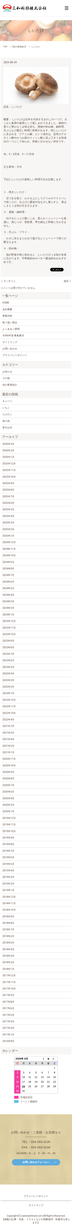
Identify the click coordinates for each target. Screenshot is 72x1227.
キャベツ (7, 401)
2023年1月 (8, 693)
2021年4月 (8, 739)
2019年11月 (9, 824)
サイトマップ (9, 342)
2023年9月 (8, 640)
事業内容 (7, 315)
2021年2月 (8, 745)
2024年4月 (8, 594)
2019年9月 (8, 837)
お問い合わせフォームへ (36, 1162)
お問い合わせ (9, 348)
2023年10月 (9, 634)
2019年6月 (8, 857)
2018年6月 (8, 936)
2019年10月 (9, 831)
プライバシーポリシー (14, 355)
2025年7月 (8, 496)
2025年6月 (8, 503)
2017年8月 (8, 1001)
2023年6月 (8, 660)
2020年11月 (9, 758)
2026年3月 (8, 444)
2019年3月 (8, 877)
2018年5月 (8, 942)
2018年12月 (9, 896)
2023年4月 (8, 673)
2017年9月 (8, 995)
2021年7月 (8, 726)
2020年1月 (8, 811)
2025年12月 (9, 463)
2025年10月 (9, 476)
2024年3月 (8, 601)
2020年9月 (8, 772)
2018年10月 (9, 909)
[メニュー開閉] (66, 8)
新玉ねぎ (7, 427)
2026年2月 (8, 450)
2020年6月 (8, 791)
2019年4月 (8, 870)
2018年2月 (8, 962)
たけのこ (7, 414)
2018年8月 (8, 923)
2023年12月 (9, 621)
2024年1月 (8, 614)
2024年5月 (8, 588)
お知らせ (7, 371)
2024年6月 (8, 581)
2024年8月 (8, 568)
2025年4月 (8, 516)
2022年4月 (8, 719)
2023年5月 (8, 667)
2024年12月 (9, 542)
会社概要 (7, 309)
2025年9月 (8, 483)
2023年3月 (8, 680)
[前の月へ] (42, 1058)
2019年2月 (8, 883)
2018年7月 (8, 929)
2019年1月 (8, 890)
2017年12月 (9, 975)
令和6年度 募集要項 (13, 335)
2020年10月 (9, 765)
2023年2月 (8, 686)
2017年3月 (8, 1021)
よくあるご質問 (11, 329)
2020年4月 (8, 798)
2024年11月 (9, 548)
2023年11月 (9, 627)
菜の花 (6, 421)
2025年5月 (8, 509)
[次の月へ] (55, 1058)
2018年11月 (9, 903)
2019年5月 (8, 864)
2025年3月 (8, 522)
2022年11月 (9, 706)
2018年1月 (8, 969)
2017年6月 (8, 1008)
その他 (6, 378)
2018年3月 (8, 955)
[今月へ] (48, 1058)
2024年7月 (8, 575)
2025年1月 (8, 535)
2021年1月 (8, 752)
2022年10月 (9, 713)
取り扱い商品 (9, 322)
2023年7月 (8, 653)
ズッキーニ (9, 281)
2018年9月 (8, 916)
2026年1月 (8, 457)
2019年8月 (8, 844)
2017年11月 (9, 982)
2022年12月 (9, 699)
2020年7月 (8, 785)
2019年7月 (8, 850)
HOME (5, 302)
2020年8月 (8, 778)
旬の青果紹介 (19, 46)
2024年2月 (8, 607)
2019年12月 (9, 818)
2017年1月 (8, 1034)
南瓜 (66, 281)
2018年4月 (8, 949)
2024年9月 (8, 562)
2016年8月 (8, 1041)
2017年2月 (8, 1028)
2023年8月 (8, 647)
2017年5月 (8, 1015)
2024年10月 (9, 555)
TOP (5, 46)
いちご (6, 407)
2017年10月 (9, 988)
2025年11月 (9, 470)
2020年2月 (8, 804)
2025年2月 (8, 529)
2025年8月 (8, 489)
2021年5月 (8, 732)
